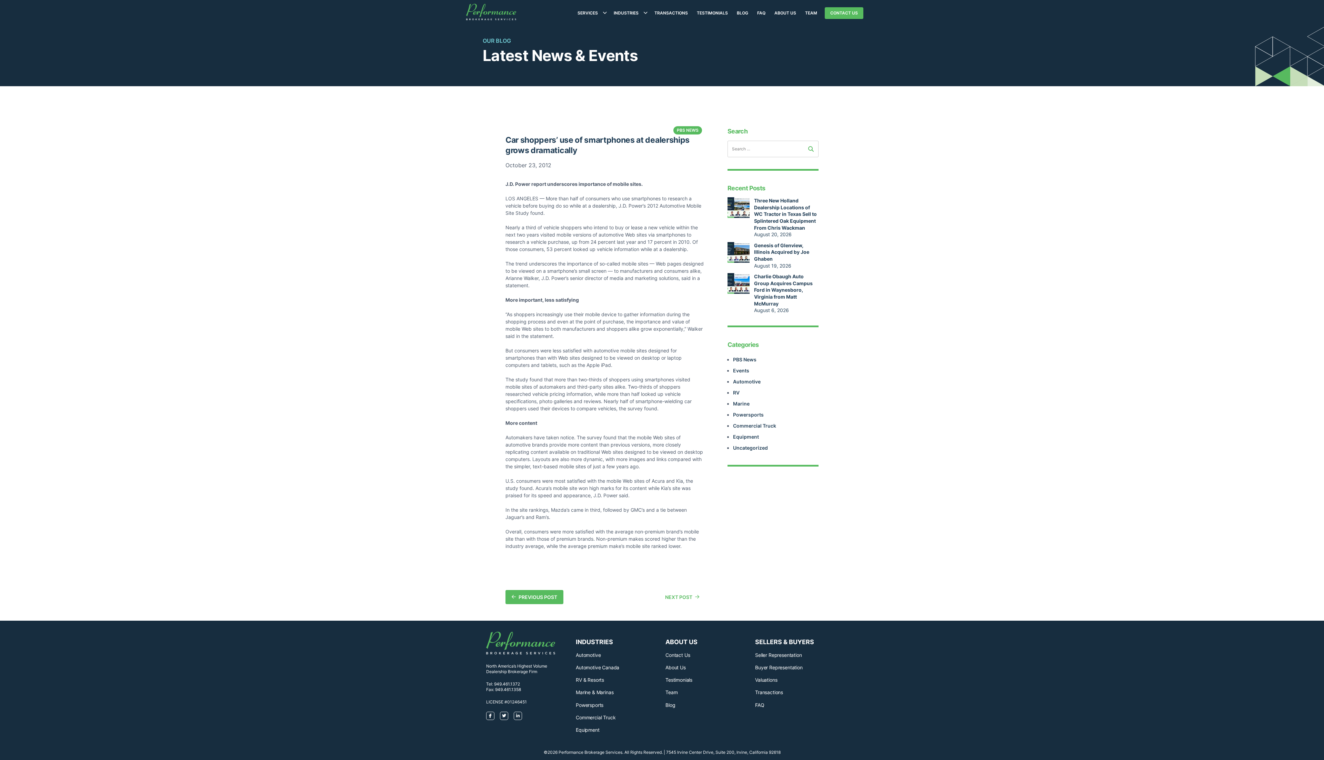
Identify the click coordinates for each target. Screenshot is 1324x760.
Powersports (748, 415)
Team (811, 13)
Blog (742, 13)
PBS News (744, 359)
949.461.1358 (508, 689)
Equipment (746, 437)
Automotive (747, 381)
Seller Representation (778, 655)
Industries (626, 13)
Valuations (766, 680)
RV (736, 393)
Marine (741, 404)
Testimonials (712, 13)
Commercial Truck (754, 426)
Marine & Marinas (594, 692)
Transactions (671, 13)
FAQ (761, 13)
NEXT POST (678, 597)
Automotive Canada (597, 667)
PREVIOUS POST (538, 597)
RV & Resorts (590, 680)
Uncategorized (750, 448)
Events (741, 370)
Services (588, 13)
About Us (785, 13)
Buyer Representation (779, 667)
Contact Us (844, 13)
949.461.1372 (507, 684)
